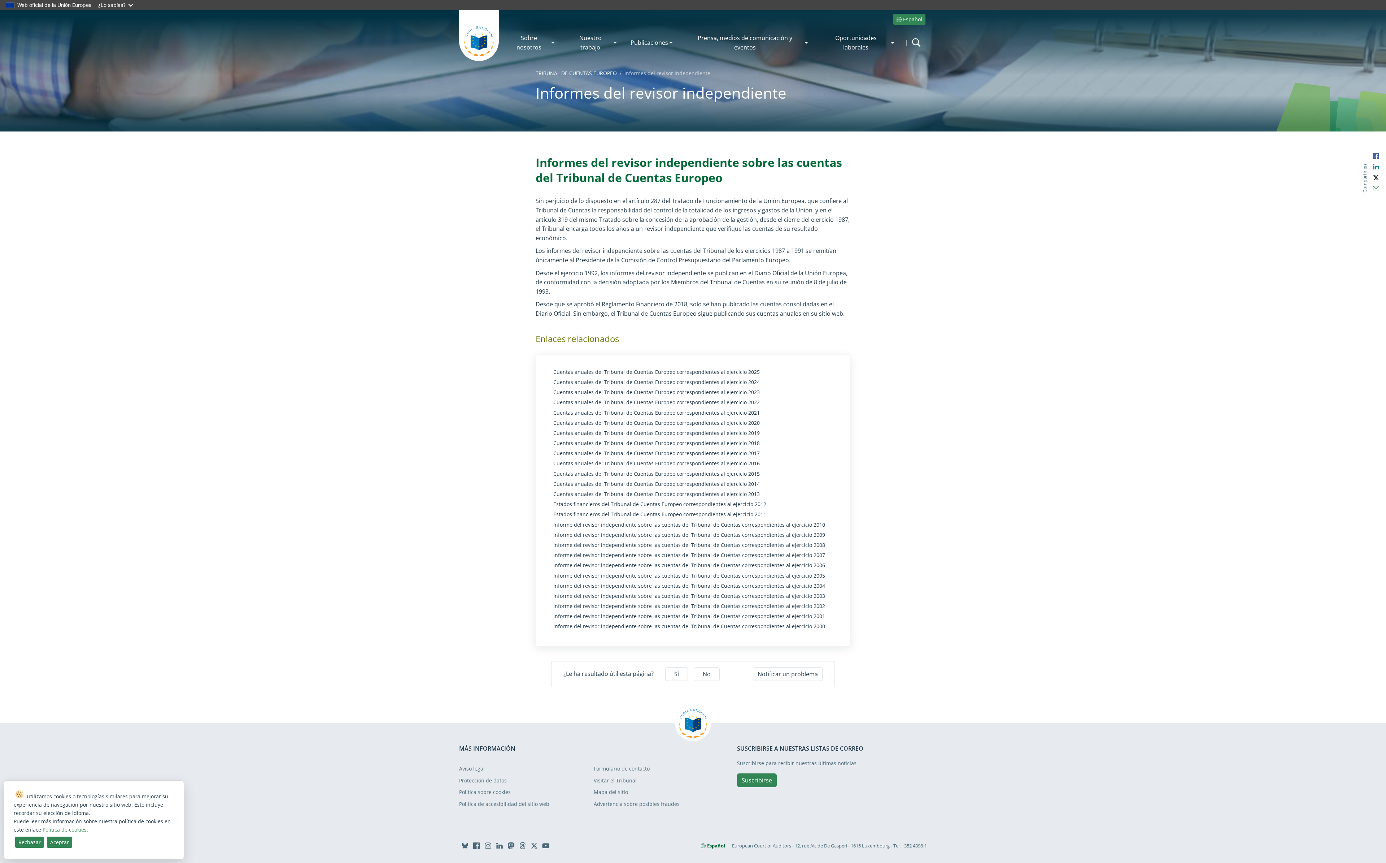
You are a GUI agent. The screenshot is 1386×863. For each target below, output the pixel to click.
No (707, 674)
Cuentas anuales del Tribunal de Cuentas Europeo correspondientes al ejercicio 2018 (656, 443)
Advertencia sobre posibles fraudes (637, 804)
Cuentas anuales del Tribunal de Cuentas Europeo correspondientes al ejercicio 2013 (656, 494)
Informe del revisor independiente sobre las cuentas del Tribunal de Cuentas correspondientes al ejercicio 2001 (689, 616)
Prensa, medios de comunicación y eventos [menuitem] (745, 42)
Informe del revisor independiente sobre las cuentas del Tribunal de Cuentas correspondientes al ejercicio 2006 (689, 565)
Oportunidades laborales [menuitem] (856, 42)
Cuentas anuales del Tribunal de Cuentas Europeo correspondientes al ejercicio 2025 (656, 372)
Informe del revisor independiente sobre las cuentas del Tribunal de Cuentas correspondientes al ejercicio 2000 (689, 626)
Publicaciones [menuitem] (649, 43)
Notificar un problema (788, 674)
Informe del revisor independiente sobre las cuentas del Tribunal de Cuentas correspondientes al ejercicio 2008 (689, 545)
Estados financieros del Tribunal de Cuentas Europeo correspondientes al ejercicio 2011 (659, 514)
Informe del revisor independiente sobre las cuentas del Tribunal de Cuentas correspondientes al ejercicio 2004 (689, 586)
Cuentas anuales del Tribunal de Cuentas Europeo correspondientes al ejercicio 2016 (656, 463)
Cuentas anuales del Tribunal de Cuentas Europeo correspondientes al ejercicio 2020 (656, 423)
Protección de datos (483, 780)
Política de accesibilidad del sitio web (504, 804)
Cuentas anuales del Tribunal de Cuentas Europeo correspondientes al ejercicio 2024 (656, 382)
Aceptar (59, 842)
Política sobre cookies (485, 792)
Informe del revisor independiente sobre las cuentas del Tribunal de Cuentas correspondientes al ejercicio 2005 (689, 576)
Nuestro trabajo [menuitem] (590, 42)
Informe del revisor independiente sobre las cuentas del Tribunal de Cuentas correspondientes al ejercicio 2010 (689, 525)
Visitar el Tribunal (615, 780)
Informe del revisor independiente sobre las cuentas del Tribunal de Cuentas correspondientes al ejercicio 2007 (689, 555)
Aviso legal (472, 768)
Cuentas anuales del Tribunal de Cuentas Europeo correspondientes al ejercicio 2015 (656, 474)
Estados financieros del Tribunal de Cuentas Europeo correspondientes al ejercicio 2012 (659, 504)
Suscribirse (757, 780)
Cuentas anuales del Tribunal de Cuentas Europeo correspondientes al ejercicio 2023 (656, 392)
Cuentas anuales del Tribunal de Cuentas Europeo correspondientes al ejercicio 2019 (656, 433)
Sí (676, 674)
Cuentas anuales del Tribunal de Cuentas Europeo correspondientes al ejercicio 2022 (656, 402)
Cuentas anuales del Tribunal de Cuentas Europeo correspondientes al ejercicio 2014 (656, 484)
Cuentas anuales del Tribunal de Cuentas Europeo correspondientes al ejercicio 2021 (656, 413)
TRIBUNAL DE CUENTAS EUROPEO (576, 73)
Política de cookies (65, 829)
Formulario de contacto (622, 768)
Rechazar (29, 842)
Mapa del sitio (611, 792)
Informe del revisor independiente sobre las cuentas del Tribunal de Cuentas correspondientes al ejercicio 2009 (689, 535)
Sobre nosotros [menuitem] (529, 42)
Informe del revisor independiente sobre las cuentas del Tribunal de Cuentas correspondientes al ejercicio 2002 (689, 606)
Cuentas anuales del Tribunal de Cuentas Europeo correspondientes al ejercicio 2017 (656, 453)
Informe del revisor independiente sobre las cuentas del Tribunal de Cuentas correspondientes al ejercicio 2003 (689, 596)
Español (912, 19)
